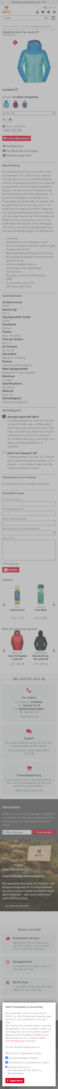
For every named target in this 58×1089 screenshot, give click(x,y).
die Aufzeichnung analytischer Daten (28, 1062)
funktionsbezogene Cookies (23, 1057)
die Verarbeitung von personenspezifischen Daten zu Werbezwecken (25, 1070)
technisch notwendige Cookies (24, 1053)
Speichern (16, 1080)
